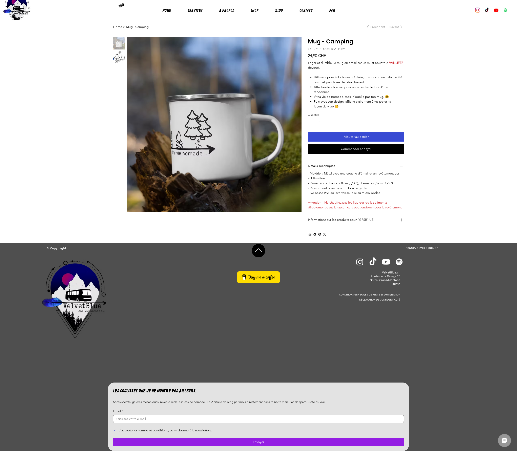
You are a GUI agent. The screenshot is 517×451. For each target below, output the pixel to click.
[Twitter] (325, 234)
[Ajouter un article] (328, 122)
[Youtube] (496, 10)
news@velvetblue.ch (422, 248)
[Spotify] (399, 261)
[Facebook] (315, 234)
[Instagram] (477, 10)
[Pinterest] (320, 234)
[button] (121, 5)
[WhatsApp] (310, 234)
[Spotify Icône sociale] (505, 10)
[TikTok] (372, 261)
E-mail (118, 411)
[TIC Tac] (487, 10)
